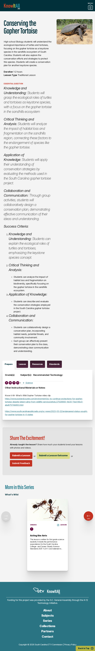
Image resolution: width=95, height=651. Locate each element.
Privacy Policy (70, 644)
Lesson (22, 364)
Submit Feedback (21, 463)
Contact (47, 636)
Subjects (47, 615)
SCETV (38, 590)
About (47, 610)
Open (23, 382)
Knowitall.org (12, 6)
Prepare (8, 364)
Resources (37, 364)
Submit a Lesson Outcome (53, 455)
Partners (47, 10)
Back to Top (83, 648)
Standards (54, 364)
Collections (47, 626)
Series (47, 621)
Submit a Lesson (21, 455)
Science (29, 382)
